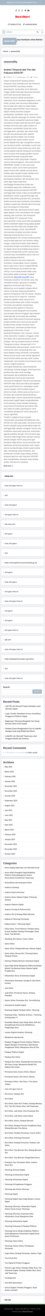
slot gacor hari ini (11, 515)
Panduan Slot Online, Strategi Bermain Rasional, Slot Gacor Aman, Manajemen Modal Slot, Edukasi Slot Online (23, 1064)
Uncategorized (10, 1278)
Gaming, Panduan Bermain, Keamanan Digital (22, 961)
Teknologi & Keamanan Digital (16, 1180)
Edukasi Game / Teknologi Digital (17, 924)
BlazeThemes (27, 1311)
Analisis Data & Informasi (14, 892)
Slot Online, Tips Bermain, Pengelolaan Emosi (22, 1158)
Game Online (10, 944)
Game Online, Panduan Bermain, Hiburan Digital (23, 948)
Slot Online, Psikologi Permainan (17, 1138)
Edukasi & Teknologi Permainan (17, 919)
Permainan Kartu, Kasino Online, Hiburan (20, 1072)
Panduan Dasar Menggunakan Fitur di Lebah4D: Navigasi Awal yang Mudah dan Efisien (20, 3)
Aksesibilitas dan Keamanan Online (18, 883)
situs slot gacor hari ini (13, 486)
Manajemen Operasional (14, 1037)
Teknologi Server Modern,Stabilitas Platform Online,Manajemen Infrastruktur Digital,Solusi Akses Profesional (22, 1233)
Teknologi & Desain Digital (15, 1170)
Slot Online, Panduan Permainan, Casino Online (23, 1133)
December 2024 (11, 844)
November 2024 (11, 849)
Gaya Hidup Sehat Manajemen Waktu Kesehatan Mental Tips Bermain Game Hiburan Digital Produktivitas (23, 968)
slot (6, 495)
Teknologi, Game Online (14, 1241)
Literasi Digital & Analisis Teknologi (18, 1032)
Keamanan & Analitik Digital (15, 1005)
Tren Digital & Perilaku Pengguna (17, 1263)
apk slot (8, 640)
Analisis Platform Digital (14, 905)
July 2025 (8, 810)
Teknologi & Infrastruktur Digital (17, 1175)
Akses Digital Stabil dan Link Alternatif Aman (22, 868)
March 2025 (9, 830)
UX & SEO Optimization (13, 1283)
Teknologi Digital (11, 1194)
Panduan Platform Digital (14, 1052)
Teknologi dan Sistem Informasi (17, 1189)
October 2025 (10, 796)
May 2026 (8, 767)
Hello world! (32, 753)
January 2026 (10, 781)
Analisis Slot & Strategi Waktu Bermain (20, 914)
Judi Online (9, 988)
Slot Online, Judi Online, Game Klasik (19, 1116)
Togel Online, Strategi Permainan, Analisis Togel (23, 1253)
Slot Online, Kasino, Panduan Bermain (19, 1121)
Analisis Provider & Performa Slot (17, 909)
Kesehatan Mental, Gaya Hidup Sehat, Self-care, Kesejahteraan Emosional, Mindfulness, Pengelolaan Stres (23, 1025)
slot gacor (9, 534)
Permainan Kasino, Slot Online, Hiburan (20, 1077)
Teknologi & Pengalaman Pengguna (18, 1184)
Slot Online (9, 1099)
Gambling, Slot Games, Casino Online (19, 939)
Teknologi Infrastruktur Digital (16, 1221)
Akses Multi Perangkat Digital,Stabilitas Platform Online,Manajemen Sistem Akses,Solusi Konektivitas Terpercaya (20, 875)
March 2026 (9, 772)
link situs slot (10, 524)
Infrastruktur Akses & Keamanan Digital (20, 976)
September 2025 (11, 801)
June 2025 (9, 815)
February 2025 (10, 834)
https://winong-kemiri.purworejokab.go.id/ (21, 563)
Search (6, 687)
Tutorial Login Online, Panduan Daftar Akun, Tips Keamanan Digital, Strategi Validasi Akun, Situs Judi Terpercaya (23, 1270)
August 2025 (9, 806)
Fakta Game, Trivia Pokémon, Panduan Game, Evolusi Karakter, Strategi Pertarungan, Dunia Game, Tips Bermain (22, 931)
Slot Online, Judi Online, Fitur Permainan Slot (22, 1111)
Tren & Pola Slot (11, 1258)
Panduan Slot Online (12, 1057)
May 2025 (8, 820)
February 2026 (10, 776)
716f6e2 (9, 77)
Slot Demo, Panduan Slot (14, 1094)
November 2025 (11, 791)
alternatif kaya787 (21, 277)
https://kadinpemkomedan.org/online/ (19, 659)
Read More (8, 466)
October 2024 (10, 854)
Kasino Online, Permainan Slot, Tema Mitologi (22, 1000)
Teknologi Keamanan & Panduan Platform (21, 1226)
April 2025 (8, 825)
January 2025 (10, 839)
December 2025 (11, 786)
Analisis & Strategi (12, 887)
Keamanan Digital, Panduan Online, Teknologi (22, 1010)
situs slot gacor (11, 505)
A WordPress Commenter (15, 752)
